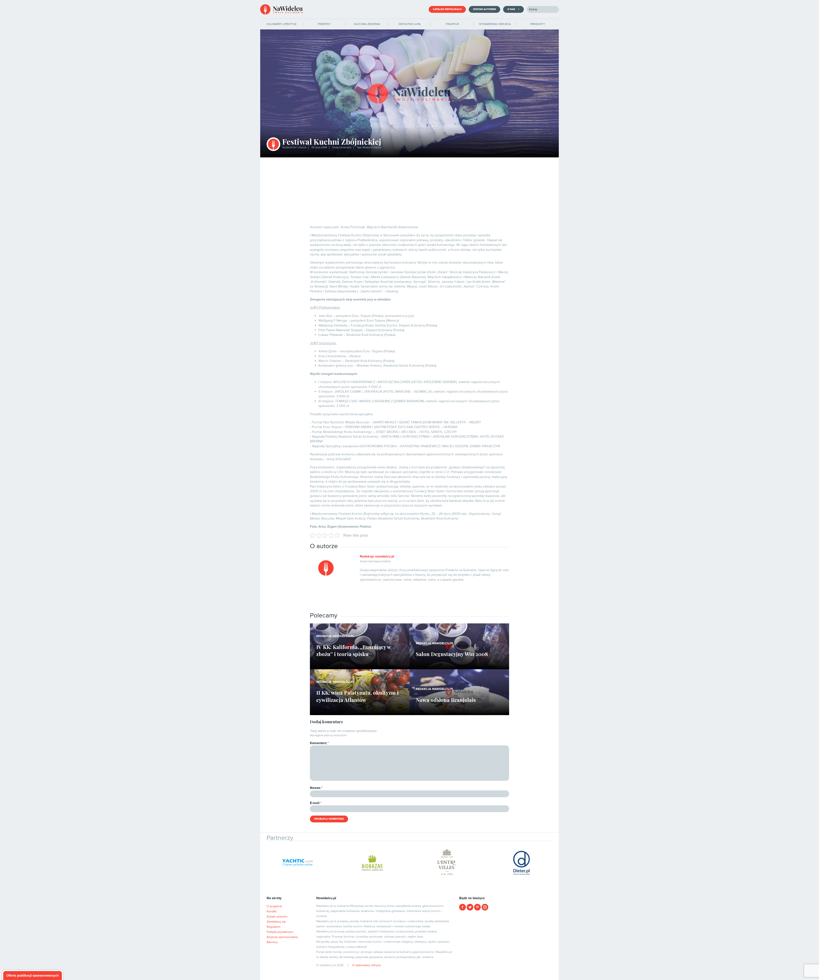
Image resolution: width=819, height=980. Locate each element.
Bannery (272, 942)
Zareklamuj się (276, 921)
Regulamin (273, 927)
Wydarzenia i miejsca (294, 147)
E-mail (316, 803)
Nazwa (316, 788)
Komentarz (319, 743)
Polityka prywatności (280, 932)
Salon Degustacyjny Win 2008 (452, 653)
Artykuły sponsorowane (282, 937)
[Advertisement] (409, 189)
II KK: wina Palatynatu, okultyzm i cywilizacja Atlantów (357, 696)
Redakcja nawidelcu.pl (377, 556)
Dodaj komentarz (341, 147)
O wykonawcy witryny (366, 965)
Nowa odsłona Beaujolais (446, 699)
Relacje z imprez (372, 147)
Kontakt (271, 911)
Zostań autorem (484, 9)
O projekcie (274, 906)
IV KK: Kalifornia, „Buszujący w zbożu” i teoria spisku (353, 650)
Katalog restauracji (447, 9)
